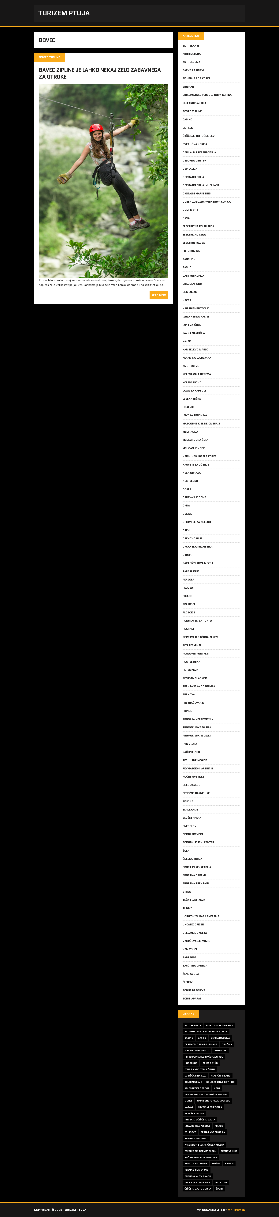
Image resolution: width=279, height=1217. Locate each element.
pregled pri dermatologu (200, 1151)
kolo (217, 1088)
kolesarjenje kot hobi (220, 1082)
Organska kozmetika (197, 546)
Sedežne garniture (196, 793)
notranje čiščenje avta (199, 1119)
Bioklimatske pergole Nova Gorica (207, 95)
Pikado (187, 596)
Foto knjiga (191, 251)
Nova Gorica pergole (197, 1125)
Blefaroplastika (194, 103)
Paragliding (191, 571)
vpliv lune (221, 1182)
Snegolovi (190, 826)
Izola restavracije (196, 316)
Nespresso (190, 481)
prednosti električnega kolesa (204, 1144)
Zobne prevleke (194, 990)
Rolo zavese (191, 785)
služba (216, 1163)
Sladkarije (190, 809)
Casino (187, 119)
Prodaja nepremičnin (198, 719)
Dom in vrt (190, 210)
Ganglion (189, 259)
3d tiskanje (191, 46)
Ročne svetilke (193, 777)
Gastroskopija (193, 276)
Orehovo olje (192, 538)
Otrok (187, 555)
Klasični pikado (221, 1075)
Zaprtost (189, 957)
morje (188, 1100)
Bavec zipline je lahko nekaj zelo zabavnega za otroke (100, 73)
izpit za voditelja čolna (199, 1069)
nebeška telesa (194, 1113)
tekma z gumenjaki (196, 1169)
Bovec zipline (192, 111)
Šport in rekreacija (197, 867)
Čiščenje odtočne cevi (199, 136)
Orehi (186, 530)
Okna (186, 505)
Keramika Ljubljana (197, 358)
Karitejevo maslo (195, 349)
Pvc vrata (190, 744)
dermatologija (220, 1037)
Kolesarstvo (192, 382)
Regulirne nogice (195, 760)
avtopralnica (193, 1025)
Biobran (188, 87)
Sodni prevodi (193, 834)
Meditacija (190, 432)
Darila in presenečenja (199, 152)
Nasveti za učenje (196, 465)
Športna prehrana (196, 883)
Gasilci (187, 267)
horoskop (190, 1063)
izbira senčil (210, 1063)
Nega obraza (192, 473)
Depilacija (190, 169)
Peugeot (189, 588)
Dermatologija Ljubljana (201, 185)
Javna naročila (194, 333)
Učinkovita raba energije (201, 916)
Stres (187, 892)
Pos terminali (192, 645)
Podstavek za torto (197, 621)
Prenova (189, 694)
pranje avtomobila (213, 1132)
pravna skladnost (196, 1138)
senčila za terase (195, 1163)
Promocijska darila (197, 727)
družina (227, 1044)
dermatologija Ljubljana (200, 1044)
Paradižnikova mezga (198, 563)
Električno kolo (194, 234)
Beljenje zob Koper (196, 78)
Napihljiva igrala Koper (200, 456)
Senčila (188, 801)
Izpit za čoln (192, 325)
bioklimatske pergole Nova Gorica (206, 1031)
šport (219, 1188)
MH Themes (236, 1210)
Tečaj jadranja (194, 900)
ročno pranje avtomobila (201, 1157)
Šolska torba (192, 859)
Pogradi (188, 629)
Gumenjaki (190, 292)
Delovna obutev (194, 160)
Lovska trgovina (195, 415)
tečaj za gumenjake (197, 1182)
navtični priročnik (210, 1107)
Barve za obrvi (193, 70)
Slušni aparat (193, 818)
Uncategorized (193, 924)
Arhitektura (192, 54)
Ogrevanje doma (194, 497)
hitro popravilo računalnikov (203, 1056)
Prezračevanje (193, 703)
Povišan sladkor (195, 678)
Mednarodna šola (195, 440)
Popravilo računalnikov (200, 637)
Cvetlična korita (195, 144)
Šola (186, 851)
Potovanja (190, 670)
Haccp (187, 300)
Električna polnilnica (198, 226)
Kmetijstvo (191, 366)
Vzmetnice (190, 949)
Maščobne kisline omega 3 (201, 423)
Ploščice (189, 612)
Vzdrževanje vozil (196, 941)
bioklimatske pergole (219, 1025)
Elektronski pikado (196, 1050)
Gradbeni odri (193, 284)
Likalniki (189, 407)
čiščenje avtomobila (197, 1188)
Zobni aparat (192, 998)
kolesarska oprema (196, 1088)
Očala (187, 489)
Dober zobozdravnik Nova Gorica (207, 202)
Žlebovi (188, 982)
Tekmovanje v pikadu (197, 1176)
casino (188, 1037)
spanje (229, 1163)
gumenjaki (220, 1050)
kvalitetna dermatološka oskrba (205, 1094)
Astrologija (191, 62)
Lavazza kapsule (194, 390)
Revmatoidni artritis (198, 768)
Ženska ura (191, 974)
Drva (186, 218)
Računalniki (191, 752)
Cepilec (188, 128)
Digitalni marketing (197, 193)
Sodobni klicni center (198, 842)
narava (188, 1107)
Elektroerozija (194, 243)
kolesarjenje (193, 1082)
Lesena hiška (192, 399)
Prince (187, 711)
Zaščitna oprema (195, 965)
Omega (187, 514)
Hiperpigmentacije (196, 308)
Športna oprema (194, 875)
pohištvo (190, 1132)
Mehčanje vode (194, 448)
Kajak (187, 341)
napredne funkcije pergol (213, 1100)
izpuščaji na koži (195, 1075)
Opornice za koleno (197, 522)
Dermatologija (193, 177)
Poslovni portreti (196, 653)
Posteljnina (191, 662)
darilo (202, 1037)
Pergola (188, 579)
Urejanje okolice (195, 933)
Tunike (187, 908)
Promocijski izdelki (197, 735)
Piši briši (189, 604)
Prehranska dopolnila (199, 686)
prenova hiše (229, 1151)
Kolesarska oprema (197, 374)
